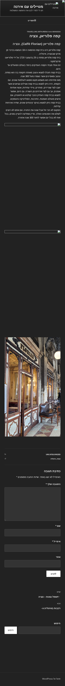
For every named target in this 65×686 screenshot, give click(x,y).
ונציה (58, 459)
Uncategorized (53, 454)
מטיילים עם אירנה (28, 7)
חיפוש (57, 623)
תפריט (31, 20)
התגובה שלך (53, 484)
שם (57, 526)
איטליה (53, 459)
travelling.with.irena (37, 32)
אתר (58, 557)
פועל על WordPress (51, 679)
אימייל (56, 541)
